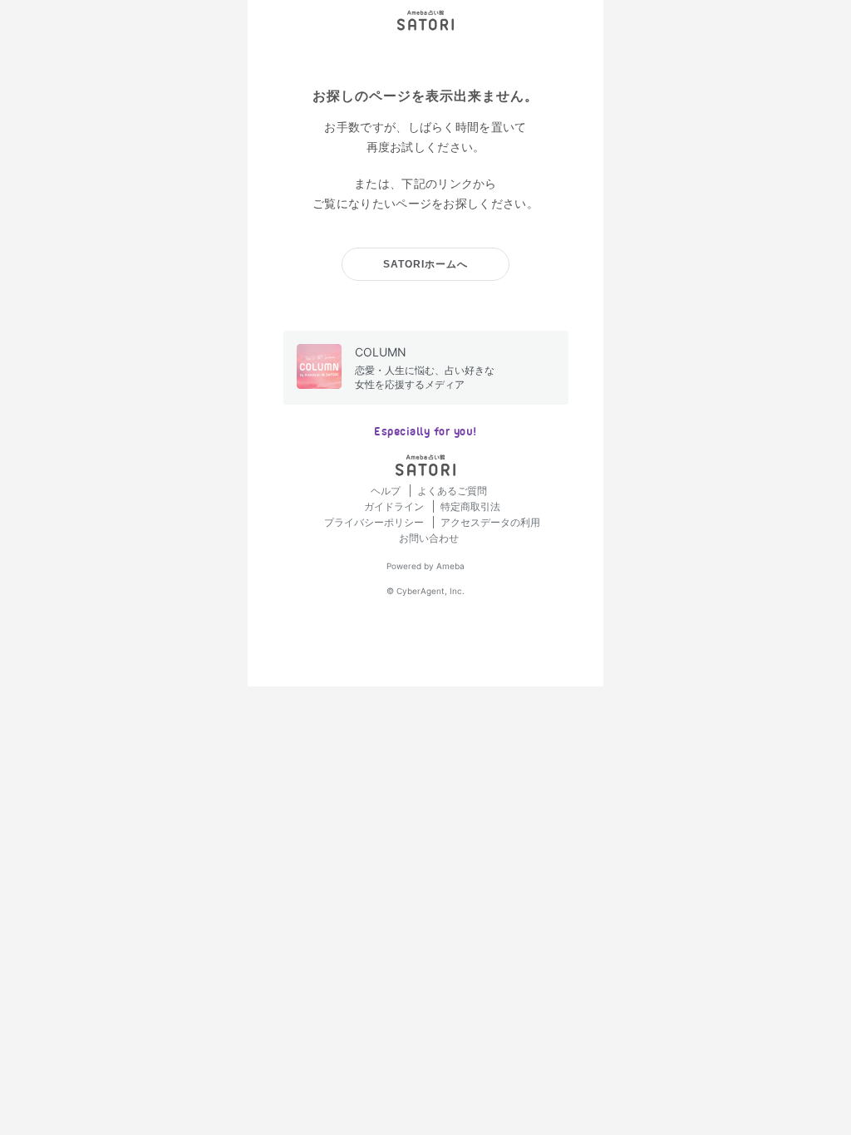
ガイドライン (395, 506)
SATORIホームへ (425, 264)
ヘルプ (387, 490)
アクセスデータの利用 (490, 522)
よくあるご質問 (452, 490)
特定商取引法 (470, 506)
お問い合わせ (429, 538)
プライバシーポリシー (375, 522)
